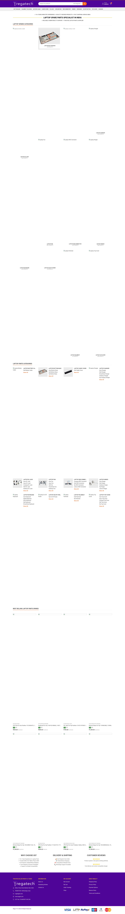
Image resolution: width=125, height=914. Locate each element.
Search (85, 3)
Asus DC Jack (26, 483)
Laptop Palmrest (79, 495)
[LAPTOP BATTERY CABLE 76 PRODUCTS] (24, 29)
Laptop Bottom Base (55, 368)
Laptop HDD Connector (81, 479)
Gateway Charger (103, 375)
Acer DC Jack (26, 481)
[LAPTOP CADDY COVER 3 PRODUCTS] (75, 29)
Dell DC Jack (26, 486)
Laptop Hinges (103, 479)
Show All (25, 372)
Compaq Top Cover (104, 500)
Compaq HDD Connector (80, 481)
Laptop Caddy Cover (80, 368)
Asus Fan (51, 483)
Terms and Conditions (94, 893)
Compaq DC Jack (27, 485)
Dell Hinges (102, 483)
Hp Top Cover (102, 504)
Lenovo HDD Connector (80, 486)
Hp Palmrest (77, 498)
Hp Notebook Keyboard (43, 723)
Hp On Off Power (53, 497)
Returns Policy (92, 890)
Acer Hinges (102, 481)
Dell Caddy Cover (78, 370)
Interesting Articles (43, 884)
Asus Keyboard (27, 500)
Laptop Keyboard (28, 495)
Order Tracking (67, 887)
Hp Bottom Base (53, 374)
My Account (67, 881)
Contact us (41, 887)
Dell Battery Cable (27, 370)
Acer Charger (102, 370)
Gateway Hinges (103, 485)
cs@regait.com (19, 893)
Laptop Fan (52, 479)
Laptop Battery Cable (30, 368)
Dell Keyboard (26, 502)
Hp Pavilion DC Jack (68, 723)
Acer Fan (51, 481)
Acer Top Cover (103, 497)
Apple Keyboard (27, 498)
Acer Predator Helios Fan (69, 843)
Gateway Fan (52, 488)
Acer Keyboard (27, 497)
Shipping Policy (93, 881)
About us (40, 881)
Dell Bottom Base (53, 372)
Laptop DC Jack (28, 479)
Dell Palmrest (77, 497)
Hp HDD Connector (79, 485)
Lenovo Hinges (103, 488)
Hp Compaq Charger (104, 377)
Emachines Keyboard (28, 504)
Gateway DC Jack (27, 488)
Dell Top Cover (103, 502)
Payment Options (93, 887)
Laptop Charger (104, 368)
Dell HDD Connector (79, 483)
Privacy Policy (92, 884)
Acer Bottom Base (53, 370)
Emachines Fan (53, 486)
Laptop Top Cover (104, 495)
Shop (65, 890)
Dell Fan (51, 485)
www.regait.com (19, 896)
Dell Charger (102, 372)
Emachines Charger (104, 374)
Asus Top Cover (103, 498)
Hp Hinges (102, 486)
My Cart (66, 884)
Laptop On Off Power (55, 495)
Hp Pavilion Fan (16, 723)
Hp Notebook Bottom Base (94, 723)
